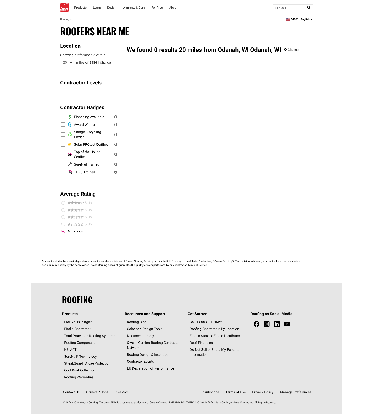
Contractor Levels (81, 82)
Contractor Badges (82, 107)
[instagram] (267, 324)
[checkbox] (63, 231)
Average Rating (78, 193)
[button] (115, 117)
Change (105, 62)
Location (70, 46)
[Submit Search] (309, 7)
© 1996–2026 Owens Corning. (80, 402)
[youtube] (287, 324)
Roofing (64, 19)
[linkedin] (277, 324)
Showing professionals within (82, 55)
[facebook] (256, 324)
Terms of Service (197, 265)
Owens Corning (64, 7)
